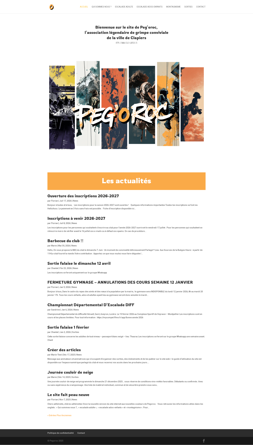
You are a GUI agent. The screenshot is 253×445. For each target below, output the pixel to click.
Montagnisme (173, 7)
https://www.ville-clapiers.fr (126, 42)
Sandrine (55, 310)
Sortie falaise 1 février (68, 327)
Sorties (188, 7)
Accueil (84, 7)
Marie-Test (56, 355)
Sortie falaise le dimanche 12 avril (79, 263)
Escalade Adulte (124, 7)
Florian (54, 201)
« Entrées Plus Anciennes (59, 415)
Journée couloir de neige (70, 372)
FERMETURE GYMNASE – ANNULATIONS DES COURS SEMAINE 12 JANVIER (120, 282)
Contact (201, 7)
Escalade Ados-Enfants (150, 7)
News (75, 201)
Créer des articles (64, 349)
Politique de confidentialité (60, 433)
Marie (54, 245)
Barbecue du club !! (65, 240)
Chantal (54, 268)
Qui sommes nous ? (101, 7)
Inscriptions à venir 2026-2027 (76, 218)
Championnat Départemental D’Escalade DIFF (90, 304)
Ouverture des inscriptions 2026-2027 (83, 195)
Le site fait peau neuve (68, 394)
